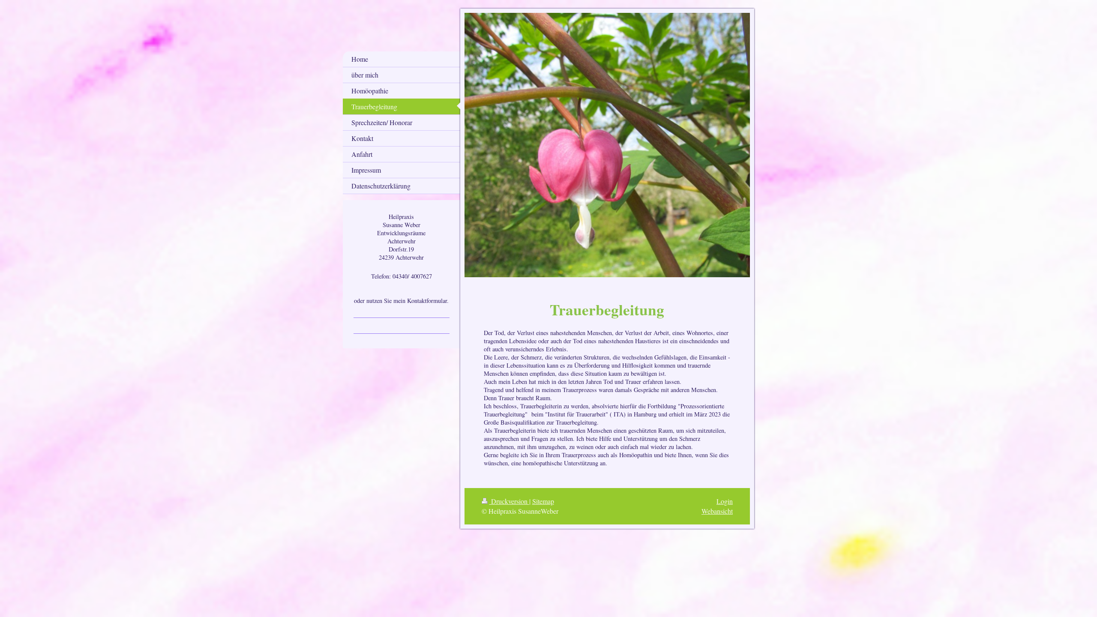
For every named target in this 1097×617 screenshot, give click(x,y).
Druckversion (509, 501)
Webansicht (717, 510)
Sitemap (543, 501)
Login (724, 501)
